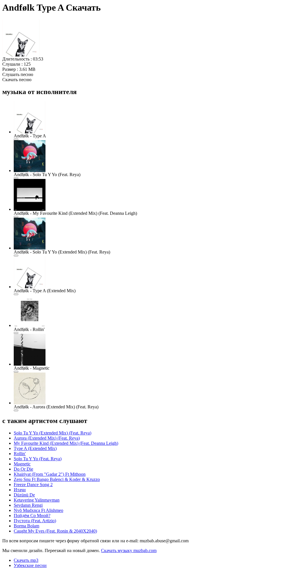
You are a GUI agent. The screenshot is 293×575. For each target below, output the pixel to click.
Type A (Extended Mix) (35, 448)
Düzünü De (24, 494)
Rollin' (20, 453)
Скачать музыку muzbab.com (129, 550)
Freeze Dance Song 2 (33, 484)
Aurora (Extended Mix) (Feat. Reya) (47, 438)
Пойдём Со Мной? (32, 515)
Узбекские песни (30, 565)
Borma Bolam (26, 525)
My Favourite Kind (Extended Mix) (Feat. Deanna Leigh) (66, 443)
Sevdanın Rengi (28, 505)
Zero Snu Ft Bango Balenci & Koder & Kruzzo (57, 479)
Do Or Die (23, 469)
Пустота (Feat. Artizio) (35, 520)
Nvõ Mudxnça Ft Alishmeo (38, 510)
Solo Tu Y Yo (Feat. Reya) (38, 458)
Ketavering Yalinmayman (37, 500)
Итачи (20, 489)
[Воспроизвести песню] (16, 139)
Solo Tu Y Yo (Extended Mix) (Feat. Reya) (52, 432)
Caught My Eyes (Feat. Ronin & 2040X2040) (55, 531)
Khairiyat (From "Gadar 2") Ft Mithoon (50, 474)
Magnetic (22, 463)
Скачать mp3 (26, 560)
